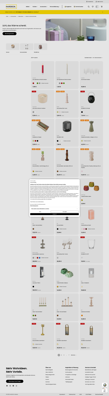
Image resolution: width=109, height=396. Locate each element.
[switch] (105, 391)
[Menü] (107, 383)
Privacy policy (33, 180)
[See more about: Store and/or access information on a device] (77, 208)
